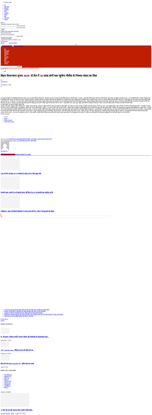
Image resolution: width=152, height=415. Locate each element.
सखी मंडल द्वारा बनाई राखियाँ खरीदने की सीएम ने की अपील (18, 316)
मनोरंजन (6, 8)
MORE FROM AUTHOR (23, 154)
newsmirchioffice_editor (7, 413)
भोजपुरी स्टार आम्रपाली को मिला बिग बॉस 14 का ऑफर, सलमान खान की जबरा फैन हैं (30, 139)
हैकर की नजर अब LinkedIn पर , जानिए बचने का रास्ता (17, 363)
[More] (29, 89)
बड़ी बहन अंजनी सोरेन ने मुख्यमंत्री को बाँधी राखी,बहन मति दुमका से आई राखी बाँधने (25, 311)
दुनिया (5, 14)
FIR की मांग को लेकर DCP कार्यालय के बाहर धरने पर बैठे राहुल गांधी (21, 173)
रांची (5, 11)
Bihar (5, 118)
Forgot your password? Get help (10, 31)
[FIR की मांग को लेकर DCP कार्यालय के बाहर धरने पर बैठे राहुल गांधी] (10, 170)
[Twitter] (10, 89)
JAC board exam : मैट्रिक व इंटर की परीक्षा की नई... (17, 350)
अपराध (6, 19)
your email (20, 36)
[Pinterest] (16, 89)
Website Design (43, 390)
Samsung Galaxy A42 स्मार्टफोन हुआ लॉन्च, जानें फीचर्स (21, 140)
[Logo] (6, 46)
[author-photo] (5, 149)
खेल (5, 16)
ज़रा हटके (6, 18)
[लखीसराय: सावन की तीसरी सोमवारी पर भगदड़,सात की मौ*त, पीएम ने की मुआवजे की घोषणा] (10, 208)
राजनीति (6, 13)
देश (5, 5)
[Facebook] (4, 89)
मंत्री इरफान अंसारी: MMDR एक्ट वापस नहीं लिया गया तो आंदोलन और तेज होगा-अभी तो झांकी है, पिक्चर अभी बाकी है (33, 314)
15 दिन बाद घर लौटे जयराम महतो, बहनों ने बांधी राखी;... (17, 410)
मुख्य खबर (6, 7)
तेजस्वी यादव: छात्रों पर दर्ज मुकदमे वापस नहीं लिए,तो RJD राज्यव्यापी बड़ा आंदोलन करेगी (27, 192)
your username (21, 25)
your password (21, 27)
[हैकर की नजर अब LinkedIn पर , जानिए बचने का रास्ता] (5, 360)
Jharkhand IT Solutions (56, 390)
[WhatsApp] (23, 89)
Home (2, 68)
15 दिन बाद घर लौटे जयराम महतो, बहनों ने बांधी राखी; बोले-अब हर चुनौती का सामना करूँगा (26, 309)
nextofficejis (4, 81)
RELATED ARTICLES (8, 154)
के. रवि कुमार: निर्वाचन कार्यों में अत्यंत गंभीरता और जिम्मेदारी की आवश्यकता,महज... (25, 337)
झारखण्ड (6, 10)
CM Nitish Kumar (9, 121)
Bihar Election (8, 120)
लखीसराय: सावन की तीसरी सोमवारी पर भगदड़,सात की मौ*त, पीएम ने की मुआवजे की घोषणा (27, 211)
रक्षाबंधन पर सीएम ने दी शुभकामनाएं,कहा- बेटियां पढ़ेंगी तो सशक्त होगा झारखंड (23, 313)
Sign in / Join (8, 2)
